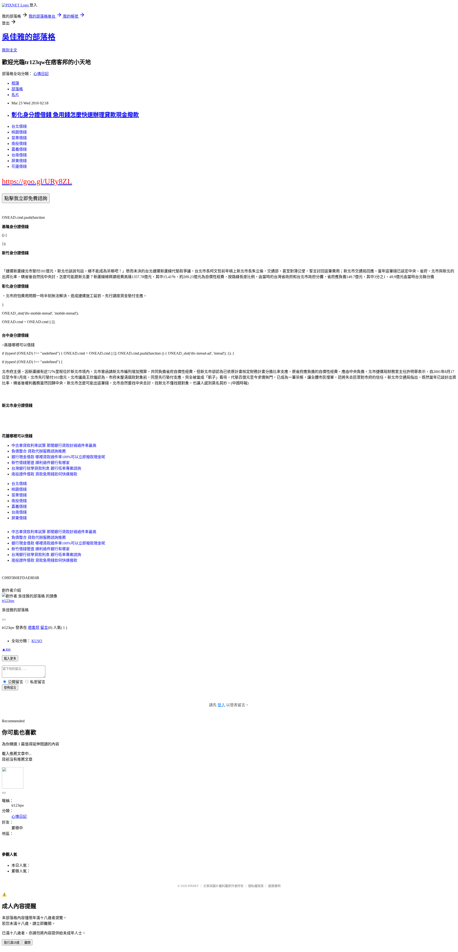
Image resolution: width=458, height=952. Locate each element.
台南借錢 (19, 155)
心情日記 (41, 74)
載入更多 (10, 658)
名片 (15, 95)
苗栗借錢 (19, 138)
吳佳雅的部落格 (28, 37)
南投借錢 (19, 144)
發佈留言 (10, 687)
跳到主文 (9, 50)
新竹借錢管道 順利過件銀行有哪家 (40, 463)
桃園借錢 (19, 132)
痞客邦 (33, 628)
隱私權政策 (256, 886)
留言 (44, 628)
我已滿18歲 (12, 942)
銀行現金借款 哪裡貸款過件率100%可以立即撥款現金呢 (58, 457)
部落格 (17, 89)
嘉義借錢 (19, 149)
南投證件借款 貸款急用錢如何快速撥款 (44, 474)
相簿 (15, 83)
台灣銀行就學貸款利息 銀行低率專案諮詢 (46, 468)
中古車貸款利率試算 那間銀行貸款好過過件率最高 (53, 445)
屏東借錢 (19, 161)
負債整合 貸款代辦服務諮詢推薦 (38, 451)
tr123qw (8, 601)
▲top (6, 649)
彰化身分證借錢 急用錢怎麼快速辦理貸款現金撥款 (75, 115)
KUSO (36, 641)
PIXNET (193, 886)
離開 (27, 942)
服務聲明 (274, 886)
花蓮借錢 (19, 166)
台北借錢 (19, 126)
